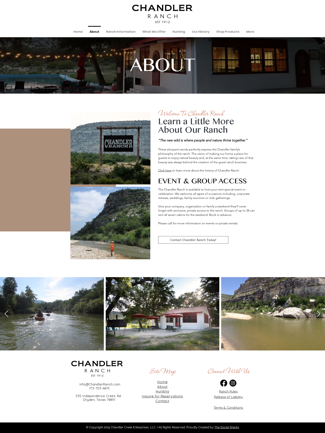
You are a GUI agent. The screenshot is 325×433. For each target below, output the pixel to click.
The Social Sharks (226, 427)
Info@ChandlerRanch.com (99, 384)
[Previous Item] (6, 314)
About (162, 386)
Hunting (162, 391)
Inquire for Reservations (162, 396)
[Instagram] (232, 383)
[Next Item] (318, 314)
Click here (165, 170)
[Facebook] (223, 383)
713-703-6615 (99, 388)
